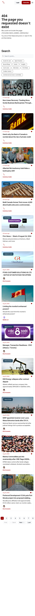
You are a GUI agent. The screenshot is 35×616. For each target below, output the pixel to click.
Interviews (16, 68)
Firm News (25, 68)
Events (15, 64)
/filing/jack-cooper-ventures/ (15, 33)
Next (20, 522)
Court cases (6, 68)
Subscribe (26, 2)
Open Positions (18, 61)
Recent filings (6, 64)
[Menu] (32, 2)
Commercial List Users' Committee (12, 75)
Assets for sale (7, 61)
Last (29, 522)
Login (17, 2)
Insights (23, 64)
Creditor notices (7, 71)
